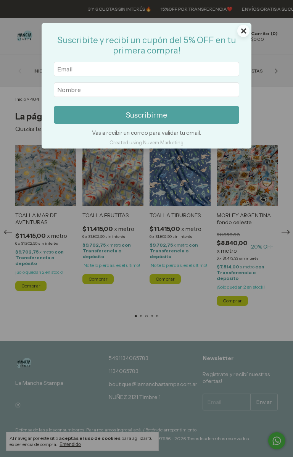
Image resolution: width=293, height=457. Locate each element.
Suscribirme (146, 114)
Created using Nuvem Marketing (146, 142)
